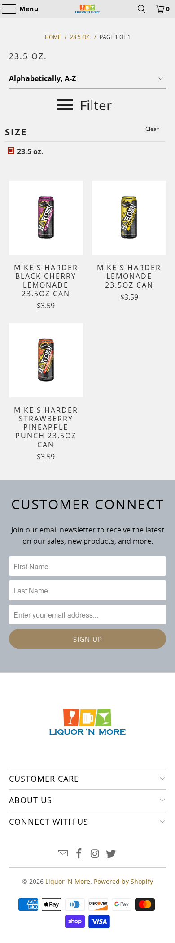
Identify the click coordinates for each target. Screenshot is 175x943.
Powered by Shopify (123, 881)
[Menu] (5, 9)
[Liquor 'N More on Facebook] (79, 854)
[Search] (141, 9)
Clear (152, 129)
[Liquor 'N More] (87, 9)
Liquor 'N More (67, 881)
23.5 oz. (29, 151)
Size (16, 132)
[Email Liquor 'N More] (63, 854)
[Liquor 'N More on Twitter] (111, 854)
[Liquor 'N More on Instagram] (95, 854)
